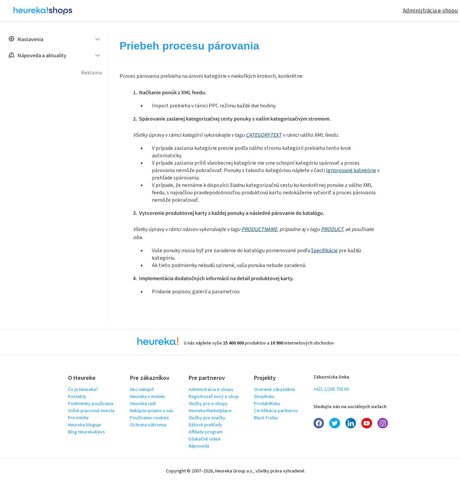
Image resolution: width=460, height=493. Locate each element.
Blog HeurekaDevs (86, 432)
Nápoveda (199, 446)
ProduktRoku (267, 403)
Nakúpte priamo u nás (151, 410)
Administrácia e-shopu (430, 11)
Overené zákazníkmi (274, 389)
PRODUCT (332, 229)
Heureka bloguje (84, 425)
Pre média (78, 418)
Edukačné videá (204, 439)
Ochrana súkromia (148, 425)
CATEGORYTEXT (264, 135)
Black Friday (266, 418)
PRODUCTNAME (259, 229)
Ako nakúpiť (142, 389)
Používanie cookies (149, 418)
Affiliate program (206, 432)
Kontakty (77, 396)
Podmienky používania (90, 403)
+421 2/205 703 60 (331, 389)
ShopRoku (264, 396)
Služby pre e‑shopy (208, 403)
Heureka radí (143, 403)
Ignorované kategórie (351, 170)
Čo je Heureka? (83, 389)
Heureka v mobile (147, 396)
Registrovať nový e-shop (214, 396)
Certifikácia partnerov (276, 410)
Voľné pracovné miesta (91, 410)
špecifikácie (324, 250)
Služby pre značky (207, 418)
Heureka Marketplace (210, 410)
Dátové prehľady (205, 425)
